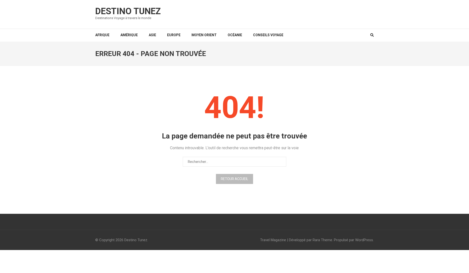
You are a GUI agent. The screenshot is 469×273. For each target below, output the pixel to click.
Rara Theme (322, 240)
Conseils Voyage (268, 35)
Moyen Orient (204, 35)
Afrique (102, 35)
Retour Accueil (234, 179)
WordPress (364, 240)
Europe (174, 35)
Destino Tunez (128, 11)
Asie (152, 35)
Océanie (235, 35)
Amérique (129, 35)
